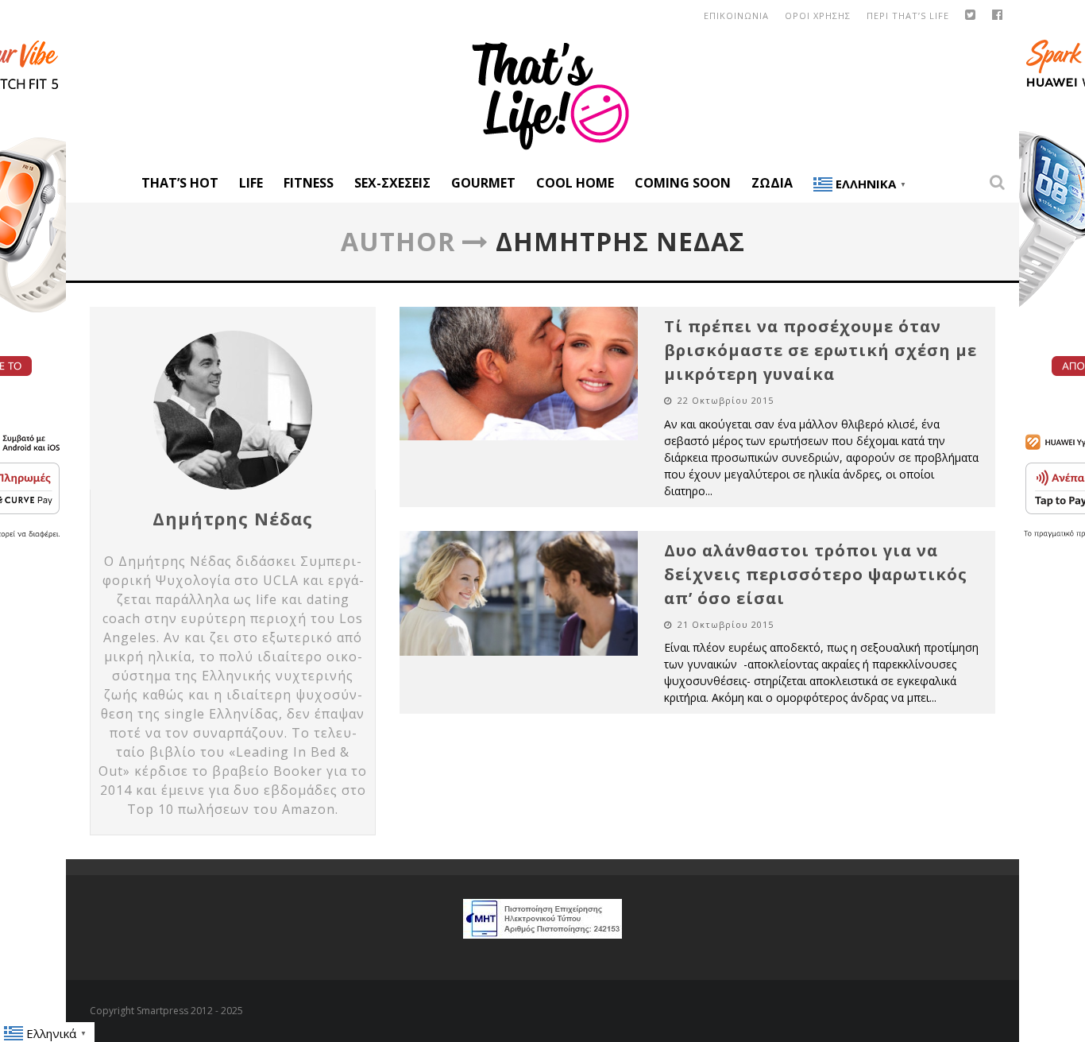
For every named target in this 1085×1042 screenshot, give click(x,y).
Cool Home (575, 183)
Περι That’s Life (908, 15)
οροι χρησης (818, 15)
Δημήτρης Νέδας (233, 518)
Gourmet (483, 183)
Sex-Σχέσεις (392, 183)
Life (251, 183)
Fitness (309, 183)
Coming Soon (683, 183)
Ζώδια (772, 183)
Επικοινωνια (736, 15)
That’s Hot (179, 183)
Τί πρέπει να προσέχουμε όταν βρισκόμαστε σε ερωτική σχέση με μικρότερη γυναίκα (820, 350)
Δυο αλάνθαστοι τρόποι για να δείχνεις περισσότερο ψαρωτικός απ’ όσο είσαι (815, 574)
